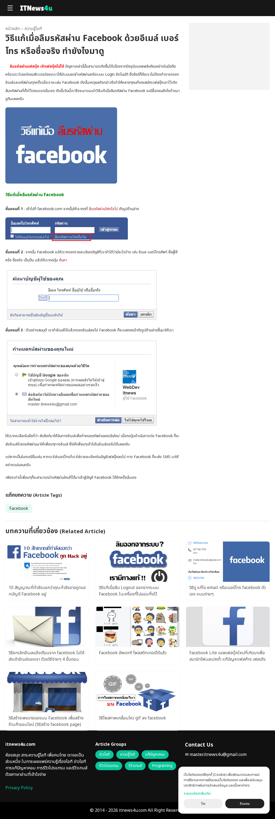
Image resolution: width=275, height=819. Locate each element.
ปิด (203, 804)
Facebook (18, 508)
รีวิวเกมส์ (135, 766)
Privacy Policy (19, 788)
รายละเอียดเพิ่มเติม (197, 793)
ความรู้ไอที (33, 28)
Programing (162, 766)
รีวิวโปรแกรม (108, 766)
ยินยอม (245, 804)
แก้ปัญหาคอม (155, 754)
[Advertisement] (229, 56)
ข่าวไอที (104, 754)
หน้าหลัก (12, 28)
